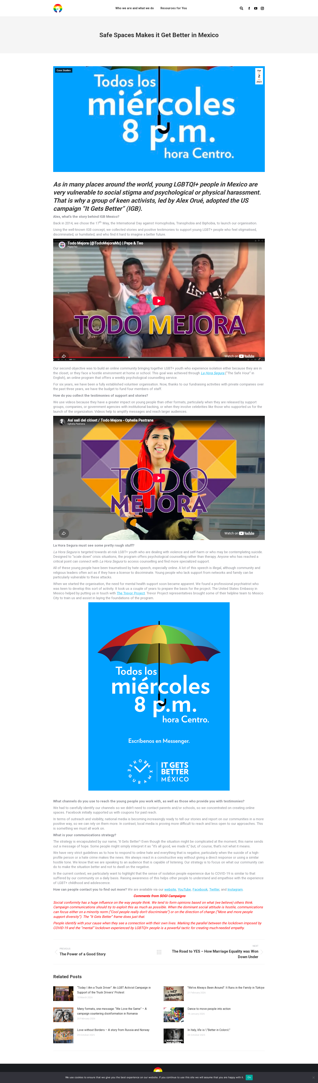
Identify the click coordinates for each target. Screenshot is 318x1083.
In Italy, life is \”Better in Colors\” (209, 1030)
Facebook (200, 890)
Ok (249, 1077)
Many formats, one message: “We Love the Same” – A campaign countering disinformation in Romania (112, 1011)
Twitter (214, 890)
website (170, 890)
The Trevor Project (131, 593)
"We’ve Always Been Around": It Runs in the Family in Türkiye (226, 987)
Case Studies (64, 70)
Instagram (235, 890)
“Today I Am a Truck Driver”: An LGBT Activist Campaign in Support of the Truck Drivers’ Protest (114, 990)
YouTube (184, 890)
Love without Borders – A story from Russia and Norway (113, 1030)
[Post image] (63, 993)
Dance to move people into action (209, 1009)
